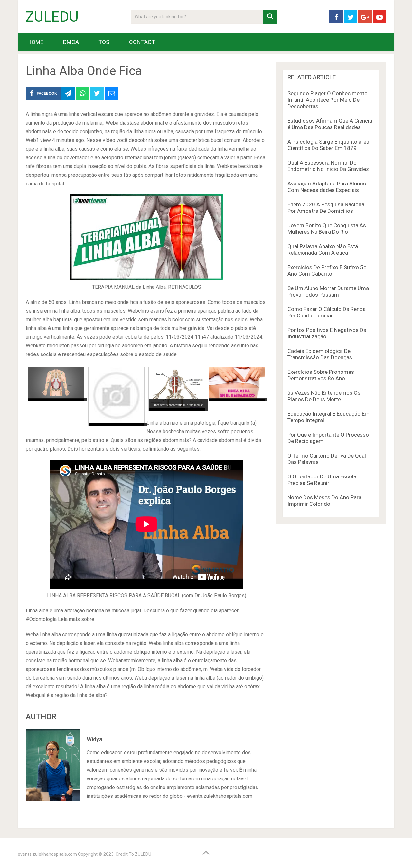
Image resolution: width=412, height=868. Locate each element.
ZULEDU (52, 17)
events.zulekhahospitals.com (47, 854)
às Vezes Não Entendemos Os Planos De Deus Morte (323, 396)
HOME (35, 42)
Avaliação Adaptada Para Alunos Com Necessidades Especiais (326, 186)
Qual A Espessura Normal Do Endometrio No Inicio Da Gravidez (328, 165)
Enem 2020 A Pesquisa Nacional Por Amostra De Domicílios (326, 207)
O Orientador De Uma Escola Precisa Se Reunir (321, 479)
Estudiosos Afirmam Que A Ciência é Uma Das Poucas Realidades (329, 124)
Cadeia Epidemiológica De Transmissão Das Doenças (319, 354)
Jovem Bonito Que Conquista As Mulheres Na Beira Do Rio (326, 228)
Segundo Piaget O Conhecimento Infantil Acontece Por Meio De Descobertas (327, 99)
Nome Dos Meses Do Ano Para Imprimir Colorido (324, 500)
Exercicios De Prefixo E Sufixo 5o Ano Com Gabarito (327, 270)
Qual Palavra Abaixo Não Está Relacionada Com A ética (322, 249)
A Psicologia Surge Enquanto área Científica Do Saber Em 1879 (328, 144)
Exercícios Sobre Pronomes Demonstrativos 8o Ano (320, 375)
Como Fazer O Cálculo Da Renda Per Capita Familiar (326, 312)
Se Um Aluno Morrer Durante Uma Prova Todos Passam (328, 291)
